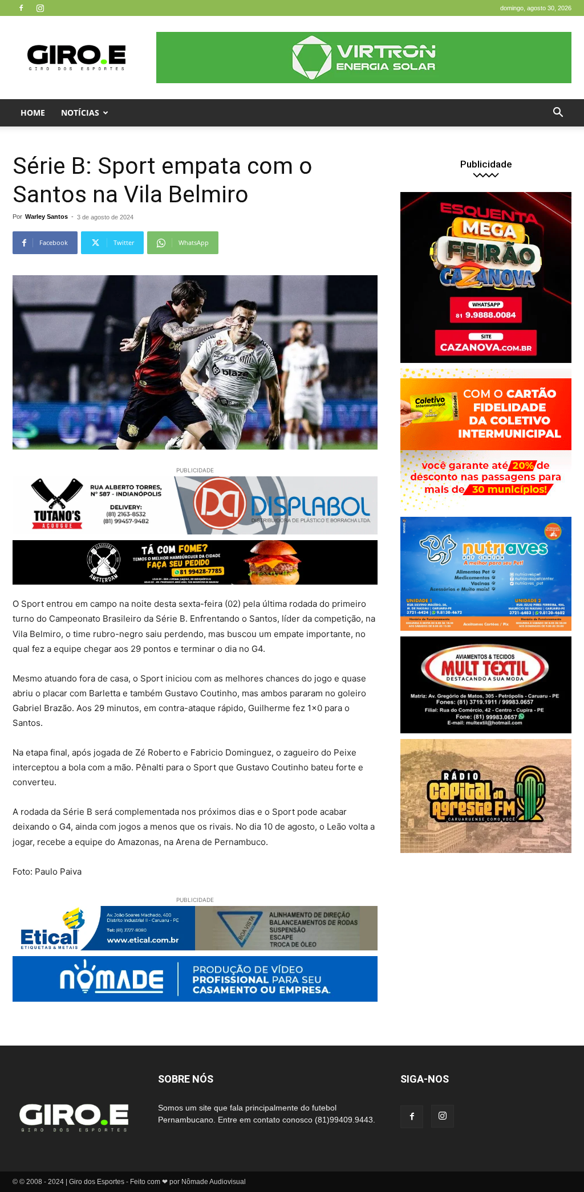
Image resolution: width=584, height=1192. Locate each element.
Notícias (80, 112)
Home (33, 112)
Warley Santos (46, 216)
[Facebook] (21, 8)
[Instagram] (39, 8)
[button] (557, 113)
